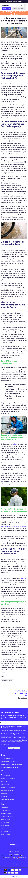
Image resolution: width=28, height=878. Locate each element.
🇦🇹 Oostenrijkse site (22, 857)
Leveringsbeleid (5, 819)
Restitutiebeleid (5, 810)
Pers (2, 828)
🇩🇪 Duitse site (23, 855)
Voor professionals (6, 831)
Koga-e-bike (4, 796)
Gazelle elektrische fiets (7, 790)
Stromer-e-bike (5, 784)
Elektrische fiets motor (7, 758)
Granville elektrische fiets (8, 778)
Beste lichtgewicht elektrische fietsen (11, 764)
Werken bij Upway (5, 834)
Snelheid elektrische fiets (8, 761)
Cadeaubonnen (5, 825)
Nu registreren (14, 748)
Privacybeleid (4, 807)
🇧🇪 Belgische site (15, 855)
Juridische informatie (7, 816)
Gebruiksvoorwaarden (7, 813)
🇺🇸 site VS (15, 857)
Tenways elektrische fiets (8, 787)
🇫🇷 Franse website (6, 855)
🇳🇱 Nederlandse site (7, 857)
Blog (2, 770)
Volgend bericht (22, 698)
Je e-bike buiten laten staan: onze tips (21, 693)
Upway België (14, 841)
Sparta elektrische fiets (7, 799)
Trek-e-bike (4, 793)
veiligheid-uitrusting (7, 680)
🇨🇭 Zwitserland (14, 858)
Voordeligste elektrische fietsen (10, 767)
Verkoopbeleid (5, 822)
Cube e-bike (4, 781)
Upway (16, 845)
